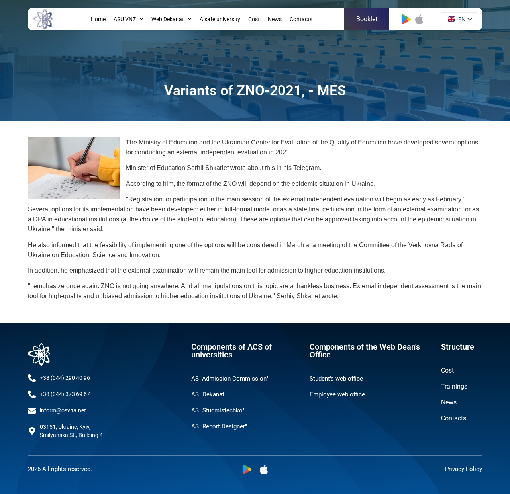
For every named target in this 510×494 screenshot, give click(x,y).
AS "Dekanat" (208, 394)
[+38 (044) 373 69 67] (32, 394)
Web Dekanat (167, 19)
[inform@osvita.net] (32, 411)
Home (98, 19)
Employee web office (337, 394)
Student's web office (336, 378)
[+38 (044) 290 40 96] (32, 378)
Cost (254, 19)
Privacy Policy (463, 469)
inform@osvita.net (63, 410)
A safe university (220, 19)
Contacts (301, 19)
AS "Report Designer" (219, 426)
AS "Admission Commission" (229, 378)
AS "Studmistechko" (217, 410)
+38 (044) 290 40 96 (65, 378)
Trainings (454, 386)
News (275, 19)
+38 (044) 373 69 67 (65, 394)
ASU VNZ (125, 19)
